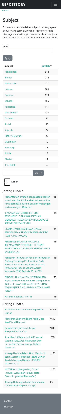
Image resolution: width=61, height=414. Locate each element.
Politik (8, 153)
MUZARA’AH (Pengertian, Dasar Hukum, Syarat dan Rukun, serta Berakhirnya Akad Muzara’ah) (22, 373)
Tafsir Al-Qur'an (13, 135)
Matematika (11, 83)
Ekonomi (9, 95)
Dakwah (9, 118)
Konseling (10, 106)
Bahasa (8, 100)
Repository (14, 4)
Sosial (8, 124)
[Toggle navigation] (55, 4)
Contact (8, 400)
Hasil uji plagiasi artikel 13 (18, 296)
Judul (5, 46)
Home (5, 10)
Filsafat (8, 159)
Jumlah (47, 66)
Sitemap (8, 406)
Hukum (8, 89)
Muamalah (10, 141)
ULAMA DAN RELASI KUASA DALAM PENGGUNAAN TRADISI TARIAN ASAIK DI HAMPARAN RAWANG (26, 232)
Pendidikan (11, 71)
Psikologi (9, 147)
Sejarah (9, 130)
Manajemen (11, 112)
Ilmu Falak (10, 165)
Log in (14, 181)
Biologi (8, 77)
